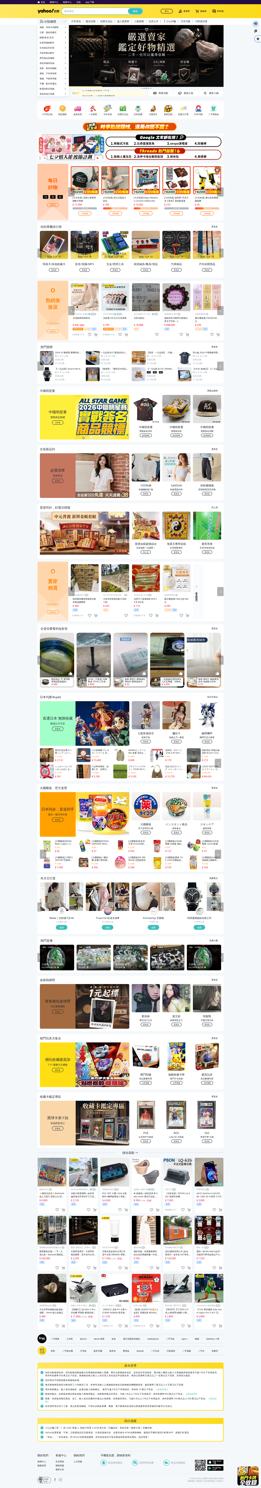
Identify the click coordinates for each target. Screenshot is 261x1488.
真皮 (114, 1338)
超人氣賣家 (123, 21)
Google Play (215, 1468)
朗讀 (256, 24)
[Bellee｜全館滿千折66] (62, 911)
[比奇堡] (145, 140)
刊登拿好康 (201, 21)
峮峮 (197, 1338)
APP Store (215, 1462)
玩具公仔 (153, 21)
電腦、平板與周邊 (48, 78)
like (90, 335)
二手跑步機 (67, 1350)
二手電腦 (186, 1350)
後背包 (112, 1350)
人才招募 (78, 1461)
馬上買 (214, 507)
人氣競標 (139, 21)
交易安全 (220, 1481)
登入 (167, 11)
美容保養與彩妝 (47, 63)
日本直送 (76, 21)
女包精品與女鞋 (47, 47)
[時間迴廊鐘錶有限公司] (199, 911)
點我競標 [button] (145, 435)
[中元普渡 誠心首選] (146, 56)
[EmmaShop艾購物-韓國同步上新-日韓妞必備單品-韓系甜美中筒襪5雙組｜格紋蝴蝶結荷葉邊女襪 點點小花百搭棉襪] (168, 889)
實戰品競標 (212, 390)
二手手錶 (170, 1338)
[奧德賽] (208, 154)
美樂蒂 (215, 1350)
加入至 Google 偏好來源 (256, 31)
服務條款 (191, 1481)
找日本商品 (212, 696)
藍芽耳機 (98, 1350)
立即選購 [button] (145, 1082)
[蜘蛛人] (115, 154)
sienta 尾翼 (99, 1338)
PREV (39, 253)
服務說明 (41, 1465)
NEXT (221, 253)
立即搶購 (84, 213)
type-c (185, 1338)
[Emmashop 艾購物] (154, 911)
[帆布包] (176, 154)
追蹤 (62, 927)
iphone (83, 1338)
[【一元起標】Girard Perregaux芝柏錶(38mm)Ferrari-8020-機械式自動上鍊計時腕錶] (192, 896)
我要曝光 (52, 205)
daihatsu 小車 (212, 1338)
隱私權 (199, 1481)
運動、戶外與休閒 (48, 73)
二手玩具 (155, 1350)
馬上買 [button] (145, 552)
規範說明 (162, 1389)
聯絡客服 (60, 1465)
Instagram (60, 1479)
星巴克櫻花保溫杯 (131, 1338)
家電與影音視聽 (47, 88)
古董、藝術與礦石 (48, 32)
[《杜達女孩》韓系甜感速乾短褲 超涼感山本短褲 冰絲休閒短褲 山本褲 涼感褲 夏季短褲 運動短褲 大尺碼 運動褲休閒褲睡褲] (100, 896)
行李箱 (83, 1350)
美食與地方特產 (47, 93)
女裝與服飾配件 (47, 42)
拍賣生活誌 (106, 21)
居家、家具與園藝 (48, 68)
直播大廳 (213, 940)
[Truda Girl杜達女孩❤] (108, 911)
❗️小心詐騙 (169, 21)
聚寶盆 (126, 1350)
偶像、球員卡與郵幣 (49, 27)
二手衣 (201, 1350)
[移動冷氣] (115, 140)
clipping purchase (96, 335)
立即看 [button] (57, 422)
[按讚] (70, 673)
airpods (140, 1350)
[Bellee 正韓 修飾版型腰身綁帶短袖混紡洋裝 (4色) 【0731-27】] (76, 904)
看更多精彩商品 (196, 594)
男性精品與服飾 (47, 58)
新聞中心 (41, 1461)
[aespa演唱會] (176, 140)
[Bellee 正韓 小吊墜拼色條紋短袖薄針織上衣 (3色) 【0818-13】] (76, 889)
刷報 (41, 1338)
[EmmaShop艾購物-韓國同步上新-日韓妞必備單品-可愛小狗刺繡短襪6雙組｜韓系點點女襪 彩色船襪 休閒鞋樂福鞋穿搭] (146, 896)
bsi (44, 1479)
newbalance (153, 1338)
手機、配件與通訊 (48, 83)
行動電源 (171, 1350)
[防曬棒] (208, 140)
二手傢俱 (55, 1338)
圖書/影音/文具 (47, 37)
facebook (55, 1479)
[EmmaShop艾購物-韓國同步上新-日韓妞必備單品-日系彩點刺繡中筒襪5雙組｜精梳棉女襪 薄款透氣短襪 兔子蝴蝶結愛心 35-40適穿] (168, 904)
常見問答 (60, 1461)
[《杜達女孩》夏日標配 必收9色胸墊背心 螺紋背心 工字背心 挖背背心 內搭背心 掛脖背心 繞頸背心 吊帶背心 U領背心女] (122, 904)
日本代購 (185, 21)
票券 (53, 1350)
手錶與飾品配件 (47, 52)
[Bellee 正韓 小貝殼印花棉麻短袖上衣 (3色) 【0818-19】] (54, 896)
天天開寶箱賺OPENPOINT (94, 93)
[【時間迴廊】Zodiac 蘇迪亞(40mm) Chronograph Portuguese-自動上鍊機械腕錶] (214, 889)
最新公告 (60, 1469)
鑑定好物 (90, 21)
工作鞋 (69, 1338)
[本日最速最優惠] (248, 1476)
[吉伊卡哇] (145, 154)
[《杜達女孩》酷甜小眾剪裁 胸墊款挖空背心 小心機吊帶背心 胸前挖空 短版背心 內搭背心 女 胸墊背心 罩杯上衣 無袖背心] (122, 889)
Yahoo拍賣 (48, 11)
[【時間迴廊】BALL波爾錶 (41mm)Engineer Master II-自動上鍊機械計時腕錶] (214, 904)
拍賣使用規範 (209, 1481)
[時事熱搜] (130, 126)
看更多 (214, 226)
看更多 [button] (57, 481)
